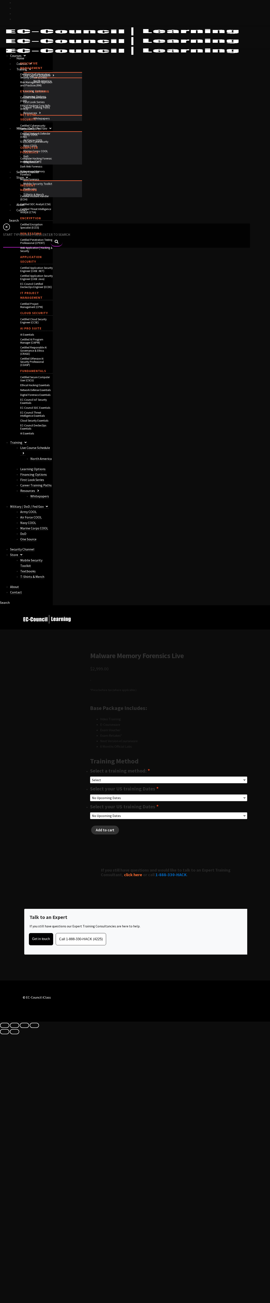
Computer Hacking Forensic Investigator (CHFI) (36, 160)
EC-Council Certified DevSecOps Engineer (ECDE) (36, 285)
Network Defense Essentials (35, 390)
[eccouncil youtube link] (15, 13)
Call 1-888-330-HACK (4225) (81, 939)
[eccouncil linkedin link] (15, 19)
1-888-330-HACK (171, 874)
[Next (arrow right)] (14, 1031)
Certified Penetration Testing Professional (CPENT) (36, 241)
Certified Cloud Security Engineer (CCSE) (33, 320)
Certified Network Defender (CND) (35, 135)
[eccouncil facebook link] (15, 8)
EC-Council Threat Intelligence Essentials (32, 414)
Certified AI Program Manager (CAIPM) (31, 341)
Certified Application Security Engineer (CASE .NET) (36, 269)
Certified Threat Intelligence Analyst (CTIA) (35, 210)
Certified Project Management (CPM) (31, 305)
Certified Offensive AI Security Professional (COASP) (32, 362)
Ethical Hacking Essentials (35, 385)
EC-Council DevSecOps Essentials (33, 427)
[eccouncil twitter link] (15, 2)
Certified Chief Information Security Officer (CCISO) (35, 75)
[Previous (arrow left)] (4, 1031)
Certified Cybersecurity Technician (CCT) (32, 127)
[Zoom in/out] (4, 1025)
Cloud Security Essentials (34, 420)
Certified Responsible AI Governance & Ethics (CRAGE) (33, 351)
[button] (53, 75)
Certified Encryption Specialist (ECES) (31, 226)
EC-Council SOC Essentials (35, 408)
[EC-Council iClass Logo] (122, 41)
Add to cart (105, 830)
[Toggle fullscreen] (14, 1025)
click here (133, 874)
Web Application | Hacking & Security (36, 249)
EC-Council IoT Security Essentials (33, 401)
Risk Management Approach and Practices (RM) (36, 83)
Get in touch (41, 939)
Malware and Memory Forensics (32, 173)
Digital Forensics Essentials (35, 395)
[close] (6, 229)
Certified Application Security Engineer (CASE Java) (36, 277)
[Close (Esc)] (34, 1025)
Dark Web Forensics (31, 166)
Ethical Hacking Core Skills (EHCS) (35, 107)
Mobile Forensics (29, 179)
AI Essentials (27, 334)
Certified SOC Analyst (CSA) (35, 204)
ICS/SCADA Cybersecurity (34, 141)
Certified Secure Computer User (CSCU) (35, 378)
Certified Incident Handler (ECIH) (34, 197)
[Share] (24, 1025)
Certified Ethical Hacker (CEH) (33, 99)
